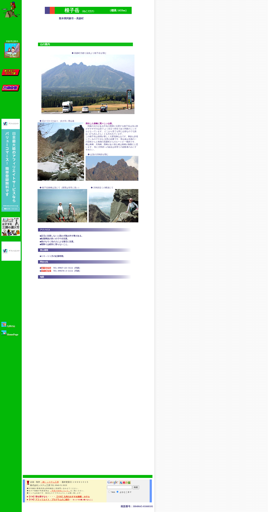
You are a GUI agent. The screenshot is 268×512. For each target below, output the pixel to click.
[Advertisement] (88, 30)
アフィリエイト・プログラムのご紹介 (52, 499)
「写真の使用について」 (60, 491)
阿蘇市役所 (46, 268)
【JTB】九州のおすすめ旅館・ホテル (73, 496)
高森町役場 (46, 271)
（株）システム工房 (50, 482)
